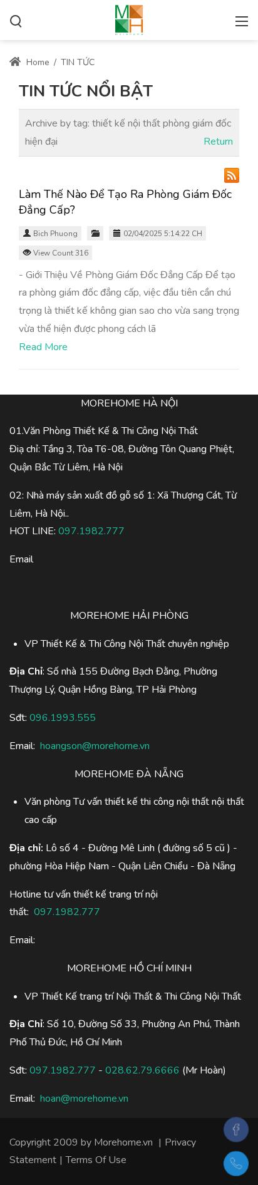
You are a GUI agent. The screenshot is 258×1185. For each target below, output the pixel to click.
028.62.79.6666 (142, 1070)
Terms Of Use (96, 1160)
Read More (43, 347)
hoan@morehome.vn (84, 1098)
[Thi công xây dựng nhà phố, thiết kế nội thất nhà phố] (129, 18)
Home (36, 62)
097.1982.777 (62, 1070)
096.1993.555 (62, 718)
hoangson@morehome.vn (95, 746)
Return (218, 141)
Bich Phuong (55, 234)
